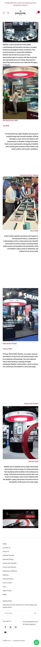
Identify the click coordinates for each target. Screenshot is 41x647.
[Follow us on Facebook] (5, 627)
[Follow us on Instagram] (15, 627)
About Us (6, 551)
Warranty (6, 575)
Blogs (4, 594)
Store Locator (7, 583)
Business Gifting (8, 559)
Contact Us (6, 547)
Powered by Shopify (19, 640)
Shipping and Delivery (10, 571)
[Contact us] (36, 642)
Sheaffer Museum (8, 555)
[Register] (35, 613)
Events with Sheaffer (10, 563)
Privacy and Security (9, 567)
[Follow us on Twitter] (10, 627)
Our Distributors (8, 579)
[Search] (8, 13)
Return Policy (7, 590)
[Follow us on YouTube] (5, 632)
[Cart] (37, 13)
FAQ (4, 587)
